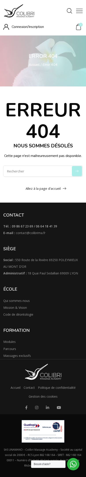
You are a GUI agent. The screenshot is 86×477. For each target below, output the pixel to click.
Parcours (9, 349)
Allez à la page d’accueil (43, 188)
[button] (78, 27)
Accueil (34, 64)
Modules (9, 342)
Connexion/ (20, 26)
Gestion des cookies (43, 396)
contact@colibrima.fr (30, 233)
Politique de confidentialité (57, 387)
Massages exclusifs (17, 356)
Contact (29, 387)
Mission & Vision (15, 307)
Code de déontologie (18, 314)
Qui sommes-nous (16, 301)
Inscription (36, 26)
